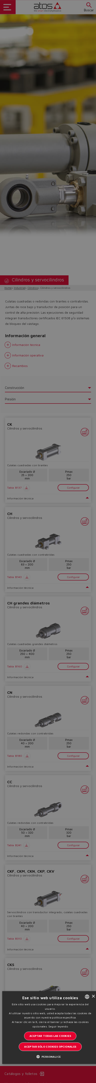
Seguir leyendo (58, 1026)
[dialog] (48, 541)
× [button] (93, 996)
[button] (50, 1056)
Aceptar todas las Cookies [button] (50, 1036)
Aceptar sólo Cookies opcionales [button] (50, 1046)
